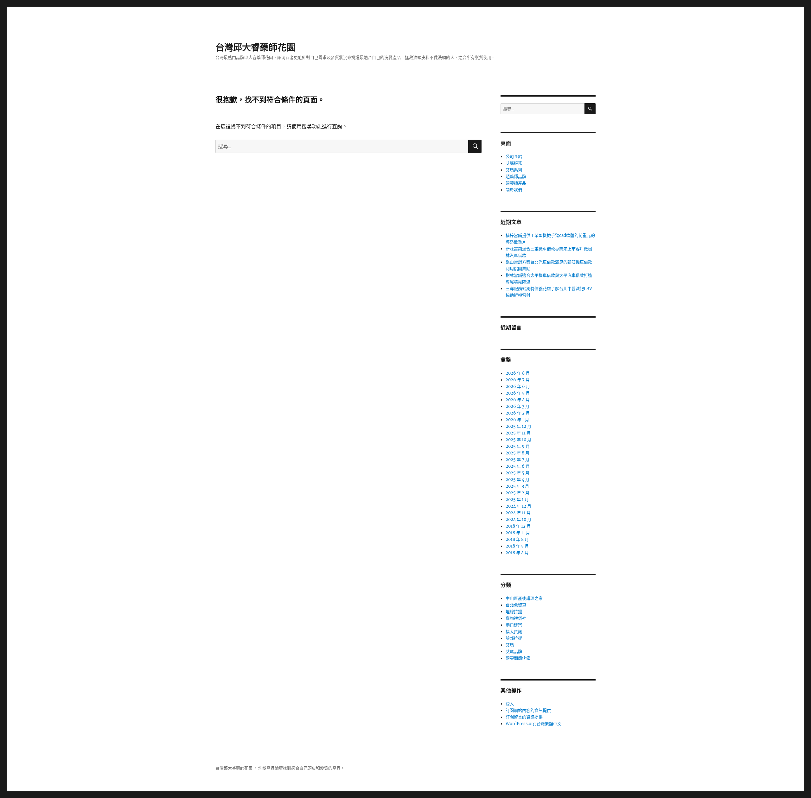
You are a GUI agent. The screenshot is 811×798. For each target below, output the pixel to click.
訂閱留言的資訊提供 (524, 717)
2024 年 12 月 (518, 506)
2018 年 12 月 (518, 526)
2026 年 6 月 (518, 386)
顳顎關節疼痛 (518, 658)
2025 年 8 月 (517, 453)
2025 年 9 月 (518, 446)
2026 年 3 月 (517, 406)
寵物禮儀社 (516, 618)
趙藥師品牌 (516, 176)
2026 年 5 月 (518, 393)
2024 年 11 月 (518, 513)
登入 (510, 703)
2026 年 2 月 (518, 413)
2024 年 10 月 (518, 519)
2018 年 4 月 (517, 552)
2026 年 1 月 (517, 419)
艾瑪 (510, 645)
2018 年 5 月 (517, 546)
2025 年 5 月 (517, 473)
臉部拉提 (514, 638)
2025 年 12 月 (518, 426)
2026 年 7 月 (518, 380)
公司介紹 (514, 156)
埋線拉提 (514, 611)
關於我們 (514, 190)
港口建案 (514, 625)
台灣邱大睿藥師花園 (255, 47)
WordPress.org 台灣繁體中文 (533, 723)
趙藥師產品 (516, 183)
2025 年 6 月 (518, 466)
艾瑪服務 (514, 163)
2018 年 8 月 (517, 539)
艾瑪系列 (514, 170)
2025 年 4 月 (517, 479)
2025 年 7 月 (517, 459)
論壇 (279, 768)
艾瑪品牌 (514, 651)
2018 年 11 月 (518, 532)
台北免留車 (516, 605)
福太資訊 (514, 631)
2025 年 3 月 (517, 486)
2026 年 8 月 (518, 373)
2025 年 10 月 (518, 439)
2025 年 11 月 (518, 433)
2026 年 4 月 (518, 399)
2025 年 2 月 (517, 493)
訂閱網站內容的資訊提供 (528, 710)
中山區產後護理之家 (524, 598)
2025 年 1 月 (517, 499)
